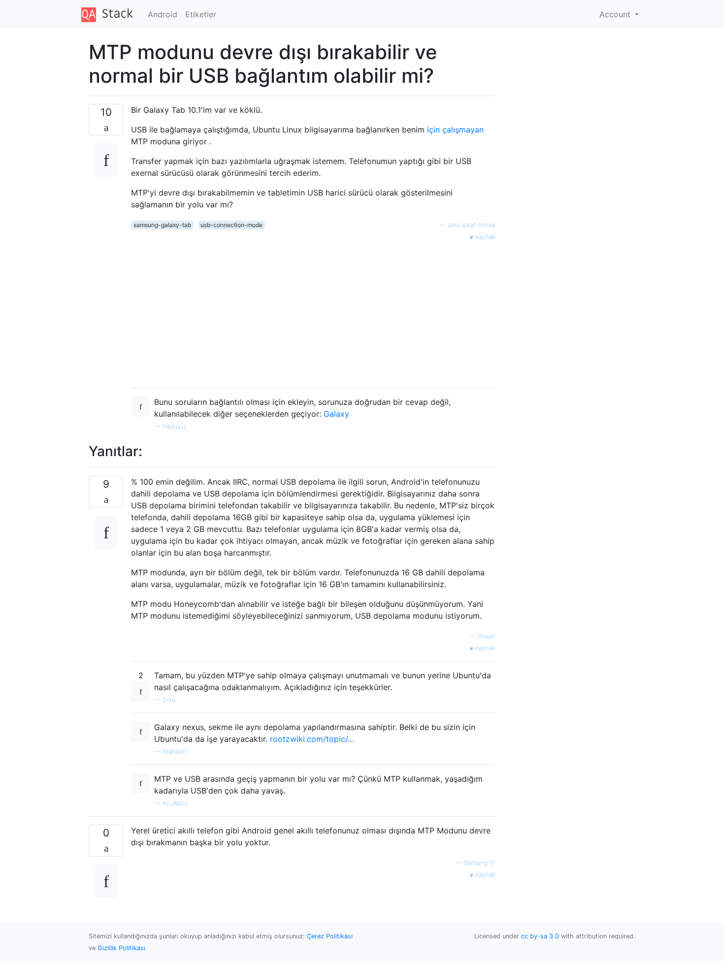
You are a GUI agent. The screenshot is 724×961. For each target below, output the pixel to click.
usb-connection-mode (231, 225)
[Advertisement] (313, 311)
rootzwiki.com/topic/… (312, 739)
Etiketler (200, 14)
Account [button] (616, 14)
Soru (169, 699)
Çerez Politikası (330, 936)
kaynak (484, 236)
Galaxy (336, 414)
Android (162, 14)
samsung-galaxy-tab (162, 225)
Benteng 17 (479, 862)
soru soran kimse (471, 225)
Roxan (486, 636)
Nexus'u (174, 426)
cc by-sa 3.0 (540, 936)
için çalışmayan (455, 129)
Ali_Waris (175, 803)
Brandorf (175, 751)
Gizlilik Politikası (121, 948)
